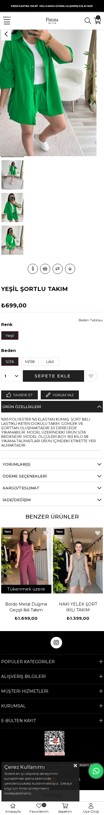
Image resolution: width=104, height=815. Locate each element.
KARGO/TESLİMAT (21, 488)
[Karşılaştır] (58, 269)
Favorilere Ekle (46, 533)
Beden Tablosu (91, 320)
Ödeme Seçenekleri (25, 476)
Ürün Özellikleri (22, 406)
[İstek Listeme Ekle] (45, 269)
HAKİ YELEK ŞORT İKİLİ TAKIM (78, 607)
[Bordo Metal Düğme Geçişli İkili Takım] (26, 560)
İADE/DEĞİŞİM (17, 499)
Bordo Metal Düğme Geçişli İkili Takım (26, 607)
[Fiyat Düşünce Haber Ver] (70, 269)
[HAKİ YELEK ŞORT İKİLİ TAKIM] (78, 560)
